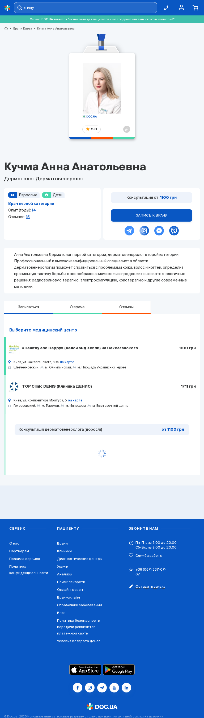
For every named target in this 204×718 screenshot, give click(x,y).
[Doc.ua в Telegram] (102, 687)
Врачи (62, 543)
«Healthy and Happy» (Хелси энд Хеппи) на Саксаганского (80, 348)
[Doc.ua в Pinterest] (126, 687)
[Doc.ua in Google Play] (119, 669)
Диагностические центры (79, 559)
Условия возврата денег (78, 641)
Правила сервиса (24, 559)
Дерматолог (20, 179)
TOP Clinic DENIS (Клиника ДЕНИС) (57, 386)
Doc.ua (12, 716)
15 (28, 217)
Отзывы (126, 307)
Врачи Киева (20, 28)
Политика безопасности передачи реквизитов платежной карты (78, 627)
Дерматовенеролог (60, 179)
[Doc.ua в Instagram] (90, 687)
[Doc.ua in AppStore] (85, 669)
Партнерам (19, 551)
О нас (14, 543)
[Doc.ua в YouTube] (114, 687)
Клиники (64, 551)
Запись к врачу (151, 215)
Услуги (62, 566)
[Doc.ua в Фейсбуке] (77, 687)
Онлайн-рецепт (71, 590)
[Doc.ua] (7, 8)
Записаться (28, 307)
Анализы (64, 574)
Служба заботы (148, 556)
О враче (77, 307)
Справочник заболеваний (79, 605)
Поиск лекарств (71, 582)
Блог (61, 613)
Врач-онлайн (68, 597)
